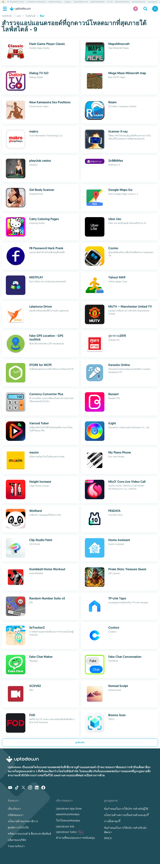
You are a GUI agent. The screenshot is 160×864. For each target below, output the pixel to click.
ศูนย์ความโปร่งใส (18, 827)
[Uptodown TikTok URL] (16, 788)
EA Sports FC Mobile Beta (36, 2)
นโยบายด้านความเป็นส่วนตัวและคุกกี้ (126, 815)
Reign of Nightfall (122, 2)
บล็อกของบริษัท (17, 840)
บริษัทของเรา (15, 815)
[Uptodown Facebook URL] (43, 788)
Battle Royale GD (138, 2)
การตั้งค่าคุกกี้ (112, 821)
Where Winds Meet (98, 2)
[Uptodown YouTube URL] (10, 788)
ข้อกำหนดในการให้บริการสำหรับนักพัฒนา (125, 830)
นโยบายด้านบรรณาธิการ (23, 821)
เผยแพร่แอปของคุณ (67, 814)
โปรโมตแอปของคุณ (68, 820)
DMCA (108, 838)
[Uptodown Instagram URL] (30, 788)
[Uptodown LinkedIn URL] (36, 788)
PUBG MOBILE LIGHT (81, 2)
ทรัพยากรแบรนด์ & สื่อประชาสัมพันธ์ (29, 833)
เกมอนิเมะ (67, 2)
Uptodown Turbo (69, 832)
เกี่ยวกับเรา (14, 808)
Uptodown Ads (65, 826)
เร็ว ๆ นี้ (109, 2)
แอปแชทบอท (152, 2)
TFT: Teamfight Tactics (15, 2)
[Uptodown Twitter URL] (23, 788)
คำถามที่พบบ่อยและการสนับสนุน (75, 837)
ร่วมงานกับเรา (16, 846)
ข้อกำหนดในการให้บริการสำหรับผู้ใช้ (126, 808)
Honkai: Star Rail (54, 2)
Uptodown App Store (69, 808)
